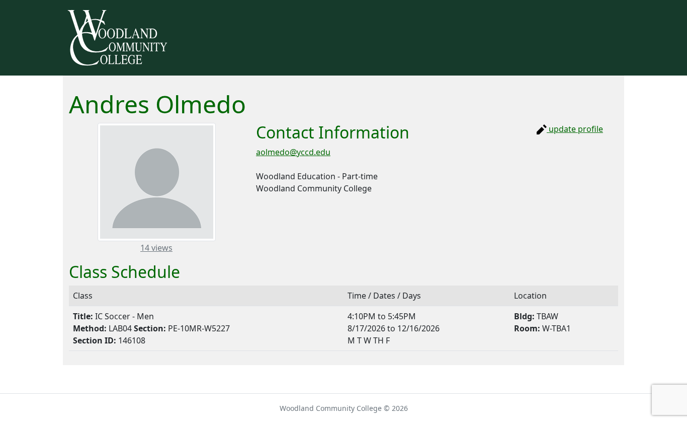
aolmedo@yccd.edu (293, 152)
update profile (575, 128)
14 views (156, 247)
